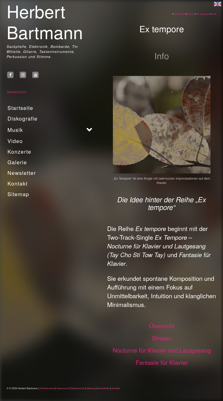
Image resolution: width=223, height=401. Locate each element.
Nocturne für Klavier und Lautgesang (162, 350)
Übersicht (162, 325)
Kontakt (17, 183)
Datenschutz (78, 388)
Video (15, 141)
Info (214, 14)
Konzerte (19, 151)
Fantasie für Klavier (162, 362)
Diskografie (22, 118)
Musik (15, 129)
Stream (161, 337)
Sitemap (18, 194)
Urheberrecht (47, 388)
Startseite (20, 107)
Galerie (17, 162)
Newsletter (17, 91)
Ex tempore (203, 14)
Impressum (62, 388)
